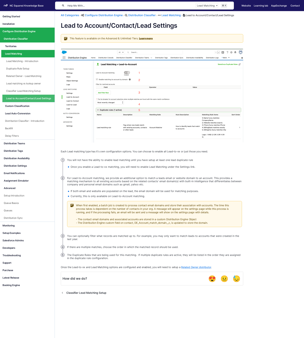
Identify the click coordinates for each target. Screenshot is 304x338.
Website (246, 5)
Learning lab (261, 5)
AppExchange (279, 5)
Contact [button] (295, 5)
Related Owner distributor (196, 267)
